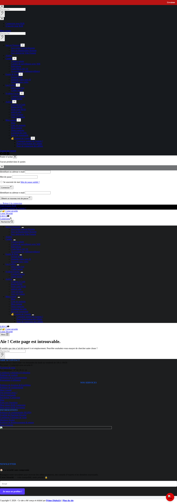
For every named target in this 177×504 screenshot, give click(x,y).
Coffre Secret (17, 269)
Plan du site (68, 500)
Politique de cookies (9, 375)
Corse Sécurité (6, 213)
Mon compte (11, 296)
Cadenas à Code (18, 281)
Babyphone (16, 246)
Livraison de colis (19, 309)
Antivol (9, 279)
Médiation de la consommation (13, 377)
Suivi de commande (19, 311)
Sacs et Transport (13, 227)
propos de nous (7, 367)
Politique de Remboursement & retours (17, 422)
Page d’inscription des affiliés (29, 319)
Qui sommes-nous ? (8, 392)
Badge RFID (16, 284)
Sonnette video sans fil (21, 259)
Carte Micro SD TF (19, 249)
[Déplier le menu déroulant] (23, 227)
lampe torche (16, 276)
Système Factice (13, 271)
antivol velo (16, 289)
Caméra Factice (18, 274)
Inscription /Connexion (10, 397)
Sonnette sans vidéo (19, 261)
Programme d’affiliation (10, 380)
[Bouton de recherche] (2, 356)
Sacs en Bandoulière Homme (24, 232)
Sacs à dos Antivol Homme (23, 229)
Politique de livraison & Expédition (15, 385)
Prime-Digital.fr (53, 500)
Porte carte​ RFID (18, 286)
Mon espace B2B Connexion (12, 405)
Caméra (9, 239)
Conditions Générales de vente (13, 417)
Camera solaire (17, 242)
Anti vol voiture (18, 294)
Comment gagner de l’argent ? (30, 316)
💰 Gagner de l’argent (21, 314)
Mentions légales (7, 420)
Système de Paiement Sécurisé (13, 415)
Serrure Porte (17, 256)
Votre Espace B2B (8, 206)
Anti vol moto (17, 291)
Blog (13, 299)
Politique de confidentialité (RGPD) (15, 412)
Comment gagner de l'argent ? (13, 208)
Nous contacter (17, 306)
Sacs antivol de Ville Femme (23, 234)
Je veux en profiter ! (12, 491)
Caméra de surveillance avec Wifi (25, 244)
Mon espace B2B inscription (12, 407)
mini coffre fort (17, 266)
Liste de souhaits (18, 301)
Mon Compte (6, 390)
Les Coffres (11, 264)
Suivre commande (8, 395)
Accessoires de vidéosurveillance (25, 251)
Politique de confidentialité (11, 387)
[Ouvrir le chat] (170, 497)
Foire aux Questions (9, 402)
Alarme (9, 237)
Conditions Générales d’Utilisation (15, 372)
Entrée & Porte (12, 254)
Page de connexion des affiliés (30, 321)
